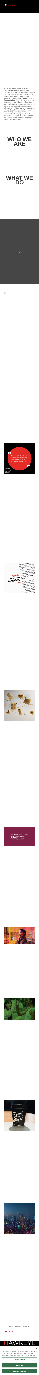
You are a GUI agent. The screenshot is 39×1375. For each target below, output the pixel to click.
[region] (19, 1360)
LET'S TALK (9, 1331)
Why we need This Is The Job (18, 1048)
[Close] (36, 1348)
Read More (11, 441)
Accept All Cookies (19, 1371)
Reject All (19, 1365)
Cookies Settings (19, 1359)
